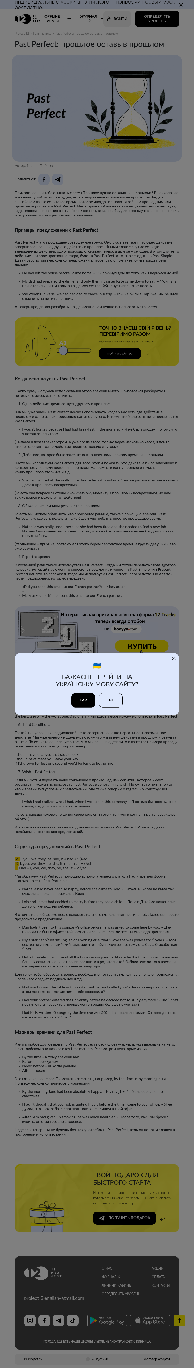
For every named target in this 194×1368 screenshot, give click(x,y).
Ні (111, 700)
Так (83, 700)
